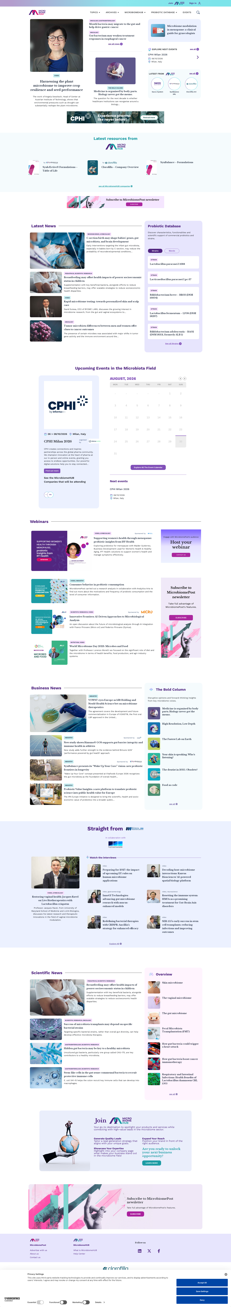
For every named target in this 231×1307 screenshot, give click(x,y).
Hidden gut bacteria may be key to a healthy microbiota (97, 1048)
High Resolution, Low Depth (178, 723)
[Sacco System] (157, 84)
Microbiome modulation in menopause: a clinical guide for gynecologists (182, 30)
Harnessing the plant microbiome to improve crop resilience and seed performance (56, 86)
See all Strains (172, 343)
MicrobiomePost (38, 1245)
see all (193, 49)
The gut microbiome (174, 1013)
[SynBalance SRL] (174, 84)
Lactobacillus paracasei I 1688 (167, 264)
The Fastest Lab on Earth (176, 739)
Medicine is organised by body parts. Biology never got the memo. (180, 711)
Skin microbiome (172, 982)
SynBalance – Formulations (176, 162)
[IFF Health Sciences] (150, 533)
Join (170, 3)
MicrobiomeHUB (81, 1245)
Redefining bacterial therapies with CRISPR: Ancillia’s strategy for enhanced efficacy (120, 925)
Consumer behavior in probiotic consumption (97, 584)
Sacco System (157, 92)
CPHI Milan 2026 (157, 54)
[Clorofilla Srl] (191, 84)
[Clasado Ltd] (139, 737)
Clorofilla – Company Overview (120, 167)
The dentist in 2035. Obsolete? (180, 769)
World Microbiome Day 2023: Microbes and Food (99, 646)
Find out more (52, 471)
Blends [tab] (172, 251)
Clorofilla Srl (191, 92)
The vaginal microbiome (176, 998)
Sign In (193, 3)
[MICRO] (147, 612)
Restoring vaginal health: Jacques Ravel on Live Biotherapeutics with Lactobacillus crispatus (55, 900)
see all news (114, 44)
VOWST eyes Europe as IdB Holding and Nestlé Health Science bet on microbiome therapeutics (112, 704)
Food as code (169, 785)
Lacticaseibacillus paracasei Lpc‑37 (170, 279)
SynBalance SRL (174, 93)
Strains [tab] (155, 251)
